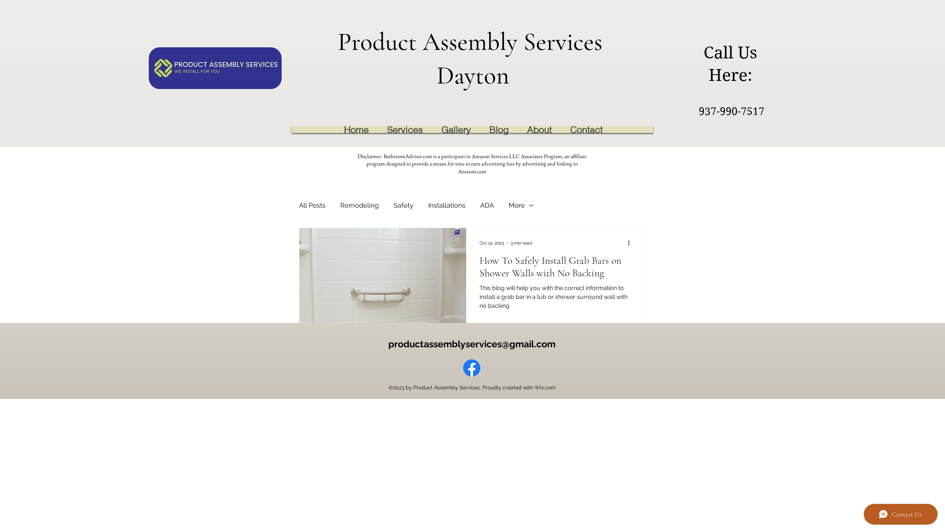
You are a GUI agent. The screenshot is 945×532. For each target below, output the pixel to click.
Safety (403, 205)
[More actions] (631, 243)
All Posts (312, 205)
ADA (487, 205)
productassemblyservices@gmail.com (472, 343)
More (517, 205)
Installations (446, 205)
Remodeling (359, 205)
